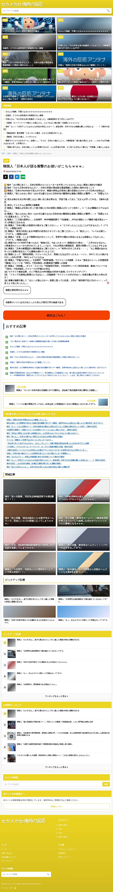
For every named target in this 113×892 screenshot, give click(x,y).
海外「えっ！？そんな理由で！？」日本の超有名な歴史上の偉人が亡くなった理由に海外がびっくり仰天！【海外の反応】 (52, 426)
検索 (106, 784)
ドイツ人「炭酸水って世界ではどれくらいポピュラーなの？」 (30, 440)
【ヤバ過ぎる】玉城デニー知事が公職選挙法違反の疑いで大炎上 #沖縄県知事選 (39, 341)
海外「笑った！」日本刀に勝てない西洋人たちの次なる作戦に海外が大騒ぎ (35, 436)
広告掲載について (8, 857)
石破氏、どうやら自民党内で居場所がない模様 (24, 115)
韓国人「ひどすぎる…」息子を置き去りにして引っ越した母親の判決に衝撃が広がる (48, 640)
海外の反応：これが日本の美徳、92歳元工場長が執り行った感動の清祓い (34, 463)
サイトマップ (6, 861)
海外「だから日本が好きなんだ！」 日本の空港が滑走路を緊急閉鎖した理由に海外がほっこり (45, 357)
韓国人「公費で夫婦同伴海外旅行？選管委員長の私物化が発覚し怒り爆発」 (45, 744)
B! (17, 177)
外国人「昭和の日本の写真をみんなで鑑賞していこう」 (30, 362)
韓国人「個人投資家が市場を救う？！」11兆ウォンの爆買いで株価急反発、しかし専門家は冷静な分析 (55, 722)
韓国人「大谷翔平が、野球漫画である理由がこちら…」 (37, 684)
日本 (9, 153)
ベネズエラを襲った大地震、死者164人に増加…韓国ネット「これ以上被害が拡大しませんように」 (54, 755)
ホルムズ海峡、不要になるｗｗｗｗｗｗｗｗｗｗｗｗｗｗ (29, 111)
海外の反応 (62, 837)
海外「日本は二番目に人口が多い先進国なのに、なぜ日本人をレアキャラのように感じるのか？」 (43, 433)
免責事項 (62, 853)
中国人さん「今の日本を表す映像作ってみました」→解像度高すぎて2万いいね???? (40, 119)
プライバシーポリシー (67, 849)
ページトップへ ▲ (8, 888)
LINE (23, 177)
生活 (60, 833)
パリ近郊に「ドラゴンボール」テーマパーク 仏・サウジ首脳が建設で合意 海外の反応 (40, 447)
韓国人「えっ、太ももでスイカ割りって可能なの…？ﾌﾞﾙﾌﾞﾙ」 (40, 673)
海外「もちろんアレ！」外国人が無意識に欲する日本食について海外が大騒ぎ (35, 457)
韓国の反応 (62, 825)
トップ (4, 849)
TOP (3, 153)
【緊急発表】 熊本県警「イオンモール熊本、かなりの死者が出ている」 (34, 133)
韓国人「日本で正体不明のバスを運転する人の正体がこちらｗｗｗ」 (42, 662)
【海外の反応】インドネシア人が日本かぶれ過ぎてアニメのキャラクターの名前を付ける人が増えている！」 (47, 450)
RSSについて (63, 857)
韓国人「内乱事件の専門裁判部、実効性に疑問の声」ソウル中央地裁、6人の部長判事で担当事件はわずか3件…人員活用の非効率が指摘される (63, 734)
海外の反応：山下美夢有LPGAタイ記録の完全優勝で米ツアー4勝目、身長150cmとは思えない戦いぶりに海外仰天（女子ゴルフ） (58, 367)
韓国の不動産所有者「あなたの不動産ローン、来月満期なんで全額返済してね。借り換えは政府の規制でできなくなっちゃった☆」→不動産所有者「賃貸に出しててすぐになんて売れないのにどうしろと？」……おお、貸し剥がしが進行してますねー (57, 374)
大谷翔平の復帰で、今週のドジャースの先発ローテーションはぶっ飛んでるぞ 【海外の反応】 (42, 430)
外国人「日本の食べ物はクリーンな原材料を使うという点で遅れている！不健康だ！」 (39, 453)
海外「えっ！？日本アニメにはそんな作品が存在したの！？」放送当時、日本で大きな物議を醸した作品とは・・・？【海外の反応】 (56, 460)
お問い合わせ (6, 853)
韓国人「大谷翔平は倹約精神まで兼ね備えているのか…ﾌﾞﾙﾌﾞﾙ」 (40, 651)
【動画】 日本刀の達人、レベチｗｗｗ (21, 137)
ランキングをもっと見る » (56, 696)
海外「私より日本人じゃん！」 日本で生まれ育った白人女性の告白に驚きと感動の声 (38, 467)
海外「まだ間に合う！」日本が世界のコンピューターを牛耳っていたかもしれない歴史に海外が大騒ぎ (48, 336)
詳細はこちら (56, 806)
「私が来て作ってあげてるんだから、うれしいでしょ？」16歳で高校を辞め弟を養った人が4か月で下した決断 (48, 443)
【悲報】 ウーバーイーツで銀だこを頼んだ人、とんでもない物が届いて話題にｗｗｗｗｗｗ (43, 123)
